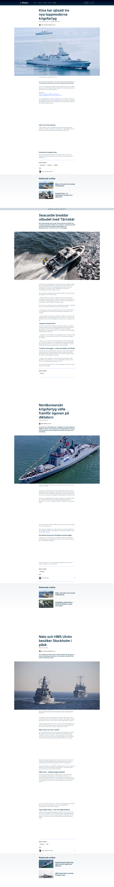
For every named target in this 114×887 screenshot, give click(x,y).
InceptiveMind (56, 98)
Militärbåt (56, 165)
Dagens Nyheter (46, 532)
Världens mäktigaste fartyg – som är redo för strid (50, 95)
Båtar (35, 2)
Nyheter (54, 2)
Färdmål (39, 2)
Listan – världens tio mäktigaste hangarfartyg (49, 94)
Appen (49, 2)
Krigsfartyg (49, 165)
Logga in (86, 2)
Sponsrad (42, 373)
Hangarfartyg (42, 165)
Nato (47, 844)
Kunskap (45, 2)
